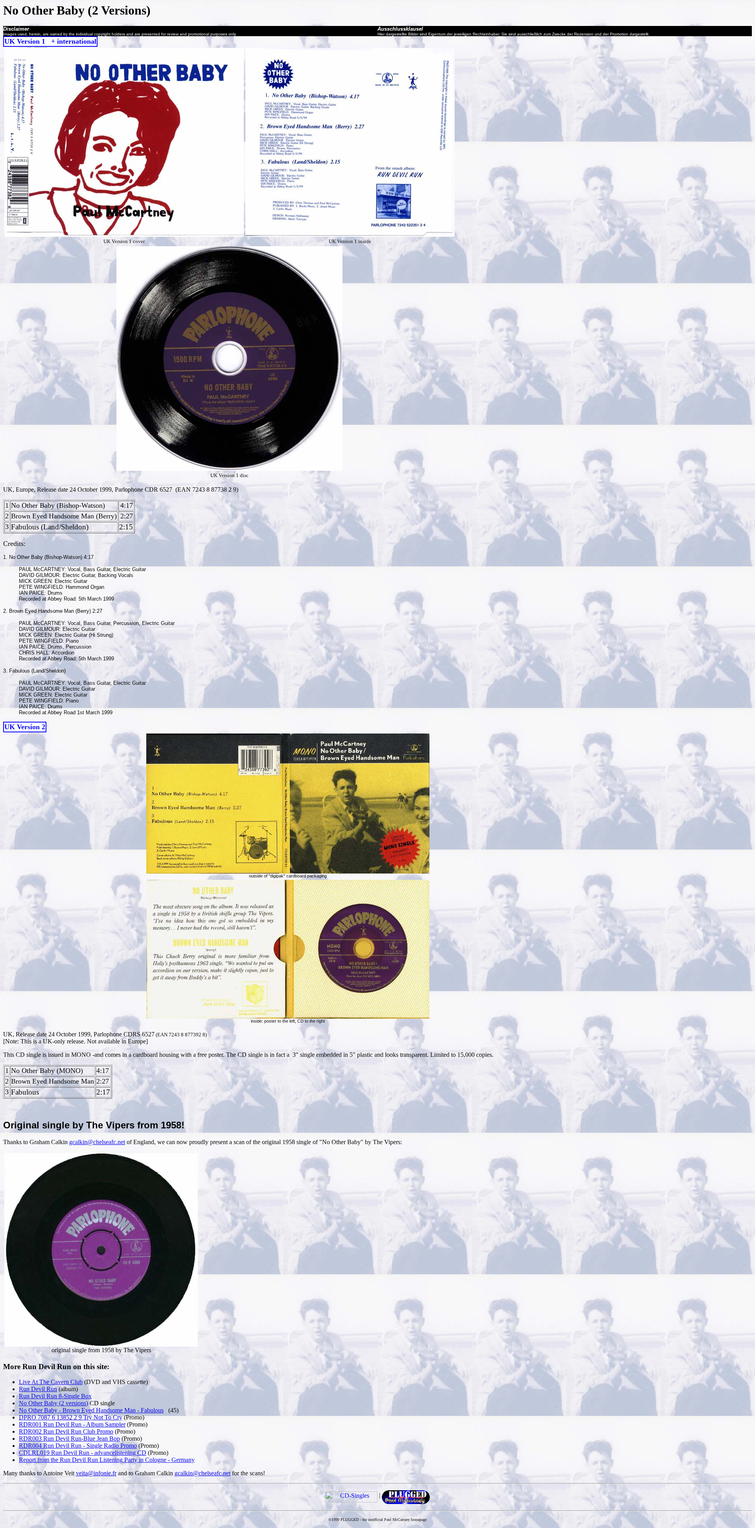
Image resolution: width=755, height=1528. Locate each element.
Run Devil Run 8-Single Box (55, 1396)
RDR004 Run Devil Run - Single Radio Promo (78, 1445)
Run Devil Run (38, 1389)
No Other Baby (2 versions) (53, 1403)
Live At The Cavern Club (51, 1382)
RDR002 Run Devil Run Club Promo (66, 1431)
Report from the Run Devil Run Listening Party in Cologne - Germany (107, 1459)
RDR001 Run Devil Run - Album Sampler (72, 1424)
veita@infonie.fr (96, 1473)
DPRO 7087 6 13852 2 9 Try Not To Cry (70, 1417)
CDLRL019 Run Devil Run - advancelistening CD (82, 1452)
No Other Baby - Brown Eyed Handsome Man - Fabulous (91, 1410)
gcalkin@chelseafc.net (97, 1142)
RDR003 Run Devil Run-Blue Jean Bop (69, 1438)
